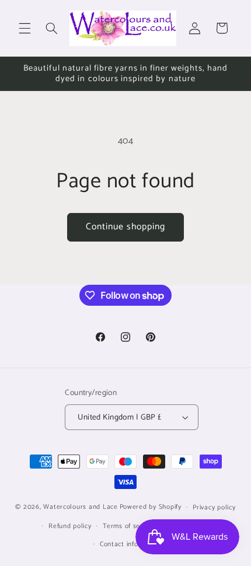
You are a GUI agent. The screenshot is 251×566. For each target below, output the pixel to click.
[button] (24, 28)
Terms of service (129, 526)
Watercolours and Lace (80, 506)
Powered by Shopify (151, 506)
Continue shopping (126, 227)
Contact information (131, 544)
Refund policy (70, 526)
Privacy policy (214, 507)
